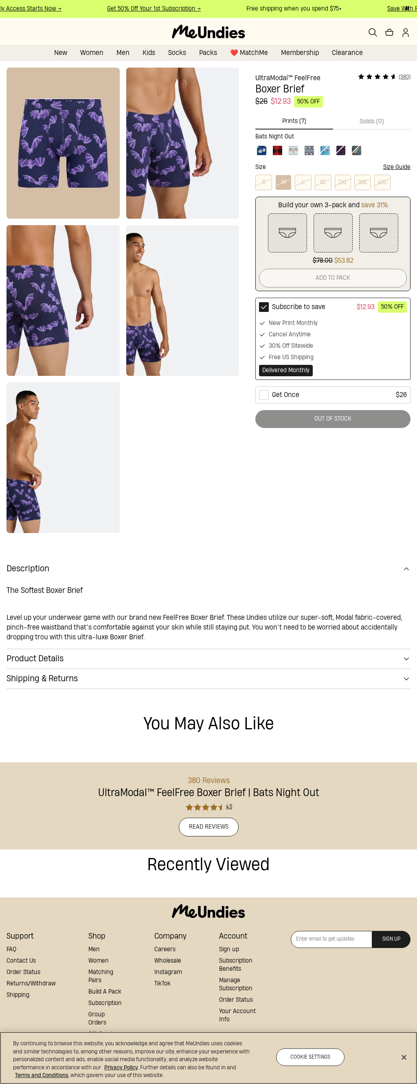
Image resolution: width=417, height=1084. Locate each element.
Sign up (229, 949)
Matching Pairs (100, 976)
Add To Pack (333, 278)
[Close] (404, 1057)
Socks (177, 52)
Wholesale (167, 961)
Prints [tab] (294, 121)
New (60, 52)
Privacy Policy (121, 1068)
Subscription (105, 1003)
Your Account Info (237, 1015)
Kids (149, 52)
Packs (208, 52)
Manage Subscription (235, 984)
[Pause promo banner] (407, 8)
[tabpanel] (332, 143)
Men (122, 52)
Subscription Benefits (235, 965)
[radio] (332, 339)
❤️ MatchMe (249, 52)
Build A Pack (104, 992)
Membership (300, 52)
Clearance (347, 52)
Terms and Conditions (41, 1075)
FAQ (11, 949)
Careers (165, 949)
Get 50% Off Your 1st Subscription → (148, 9)
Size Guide (396, 167)
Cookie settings (310, 1057)
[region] (208, 1058)
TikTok (162, 984)
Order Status (23, 972)
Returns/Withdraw (31, 984)
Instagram (168, 972)
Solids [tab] (372, 121)
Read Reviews (208, 827)
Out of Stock (332, 419)
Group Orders (97, 1019)
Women (91, 52)
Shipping (18, 995)
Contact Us (21, 961)
